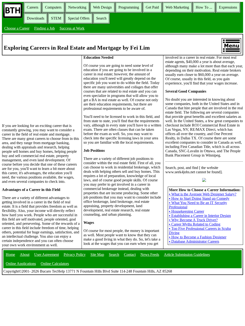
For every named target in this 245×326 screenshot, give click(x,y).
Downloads (35, 18)
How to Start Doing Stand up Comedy (199, 198)
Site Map (97, 254)
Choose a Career (16, 28)
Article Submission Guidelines (187, 254)
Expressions (228, 7)
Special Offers (78, 18)
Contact (130, 254)
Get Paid (152, 7)
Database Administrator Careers (194, 241)
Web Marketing (177, 7)
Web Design (102, 7)
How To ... (204, 7)
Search (101, 18)
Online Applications (21, 264)
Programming (128, 7)
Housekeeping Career (186, 211)
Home (10, 254)
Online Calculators (55, 264)
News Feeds (149, 254)
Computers (53, 7)
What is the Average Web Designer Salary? (202, 194)
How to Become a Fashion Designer (197, 237)
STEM (56, 18)
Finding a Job (44, 28)
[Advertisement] (41, 89)
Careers (32, 7)
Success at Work (72, 28)
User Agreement (46, 254)
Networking (77, 7)
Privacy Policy (75, 254)
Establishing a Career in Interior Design (200, 216)
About (24, 254)
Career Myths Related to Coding (194, 224)
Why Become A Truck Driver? (193, 220)
